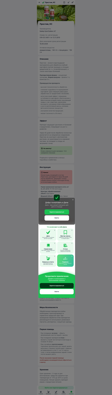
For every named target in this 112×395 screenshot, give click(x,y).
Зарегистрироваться (56, 212)
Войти (57, 218)
